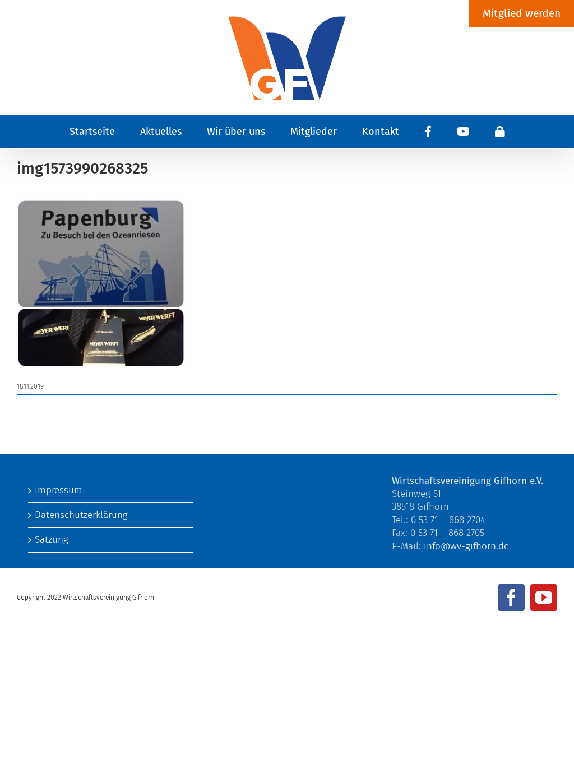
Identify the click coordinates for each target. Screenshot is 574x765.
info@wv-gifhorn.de (466, 546)
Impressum (58, 490)
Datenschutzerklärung (81, 515)
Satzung (51, 539)
